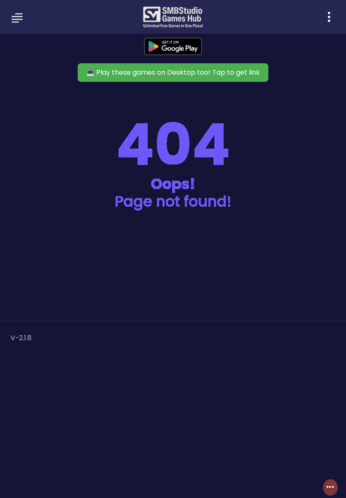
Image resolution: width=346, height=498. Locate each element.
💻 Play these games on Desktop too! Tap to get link (173, 72)
